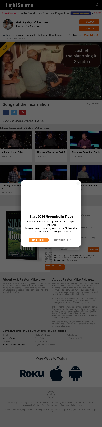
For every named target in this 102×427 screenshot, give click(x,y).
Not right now (62, 240)
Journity (75, 248)
